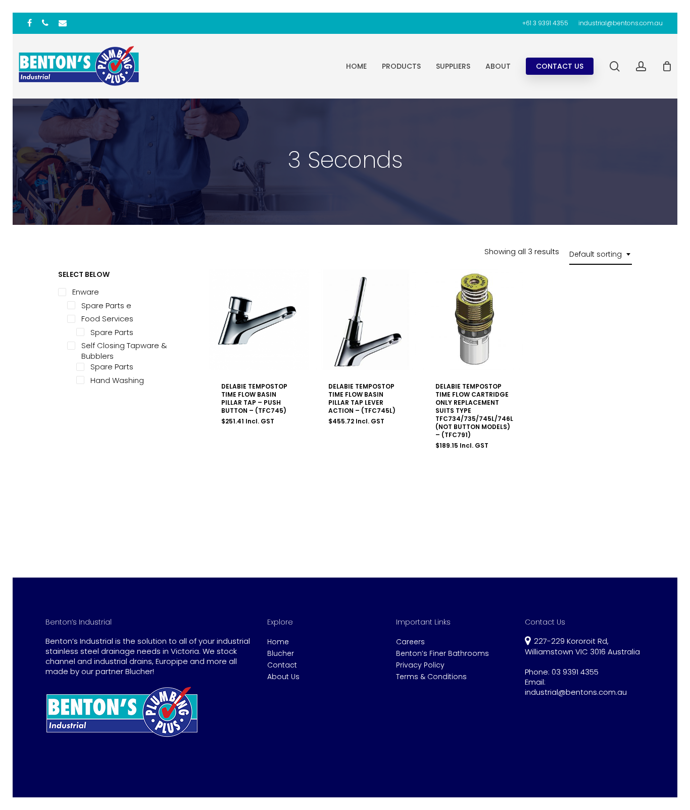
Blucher (280, 653)
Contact (282, 665)
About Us (283, 677)
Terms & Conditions (431, 677)
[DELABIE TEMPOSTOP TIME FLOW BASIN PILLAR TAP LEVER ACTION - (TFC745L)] (366, 319)
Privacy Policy (420, 665)
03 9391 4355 (575, 671)
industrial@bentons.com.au (576, 692)
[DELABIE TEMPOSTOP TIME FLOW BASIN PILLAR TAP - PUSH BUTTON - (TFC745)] (259, 319)
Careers (410, 642)
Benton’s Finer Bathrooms (442, 653)
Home (278, 642)
